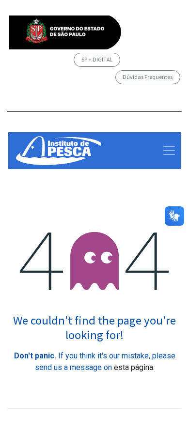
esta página (133, 367)
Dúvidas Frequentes (148, 76)
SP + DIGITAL (97, 59)
